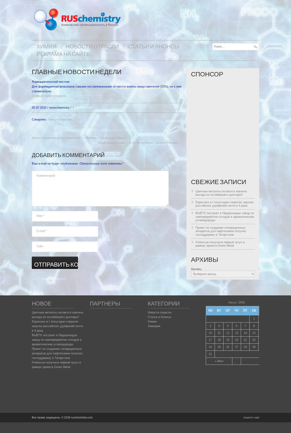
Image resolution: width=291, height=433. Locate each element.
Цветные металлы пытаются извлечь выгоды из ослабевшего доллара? (221, 193)
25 (219, 347)
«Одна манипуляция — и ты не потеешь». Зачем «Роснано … (139, 142)
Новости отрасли (92, 46)
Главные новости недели (49, 96)
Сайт (40, 246)
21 (245, 340)
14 (245, 333)
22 (254, 340)
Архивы (196, 269)
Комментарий (46, 175)
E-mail (42, 231)
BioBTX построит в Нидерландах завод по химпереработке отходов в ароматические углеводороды (225, 216)
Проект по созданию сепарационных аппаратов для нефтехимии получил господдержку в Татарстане (221, 231)
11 (219, 333)
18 (219, 340)
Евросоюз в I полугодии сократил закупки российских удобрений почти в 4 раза (224, 204)
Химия (46, 46)
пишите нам (251, 417)
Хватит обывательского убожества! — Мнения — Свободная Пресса (79, 138)
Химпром (154, 326)
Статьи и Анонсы (153, 46)
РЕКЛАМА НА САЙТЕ (63, 54)
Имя (40, 215)
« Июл (219, 361)
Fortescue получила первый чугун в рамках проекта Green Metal (220, 244)
